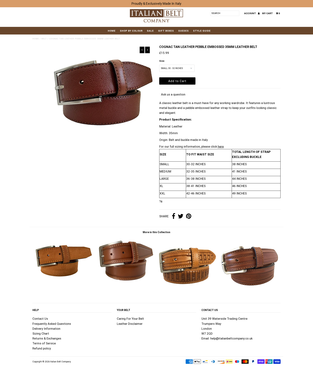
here (221, 146)
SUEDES (183, 30)
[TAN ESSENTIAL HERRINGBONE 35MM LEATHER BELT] (249, 293)
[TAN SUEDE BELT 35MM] (63, 282)
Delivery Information (46, 328)
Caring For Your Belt (130, 318)
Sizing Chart (40, 333)
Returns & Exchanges (46, 338)
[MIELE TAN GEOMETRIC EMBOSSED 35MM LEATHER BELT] (187, 293)
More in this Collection (156, 232)
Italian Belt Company (60, 361)
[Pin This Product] (188, 216)
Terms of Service (44, 343)
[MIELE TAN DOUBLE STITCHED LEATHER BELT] (125, 282)
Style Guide (202, 30)
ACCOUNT (250, 13)
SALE (150, 30)
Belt (44, 39)
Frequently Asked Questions (51, 324)
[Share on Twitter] (180, 216)
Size (161, 61)
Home (112, 30)
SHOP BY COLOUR (131, 30)
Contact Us (40, 318)
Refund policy (41, 348)
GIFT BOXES (166, 30)
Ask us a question (173, 94)
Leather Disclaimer (130, 324)
